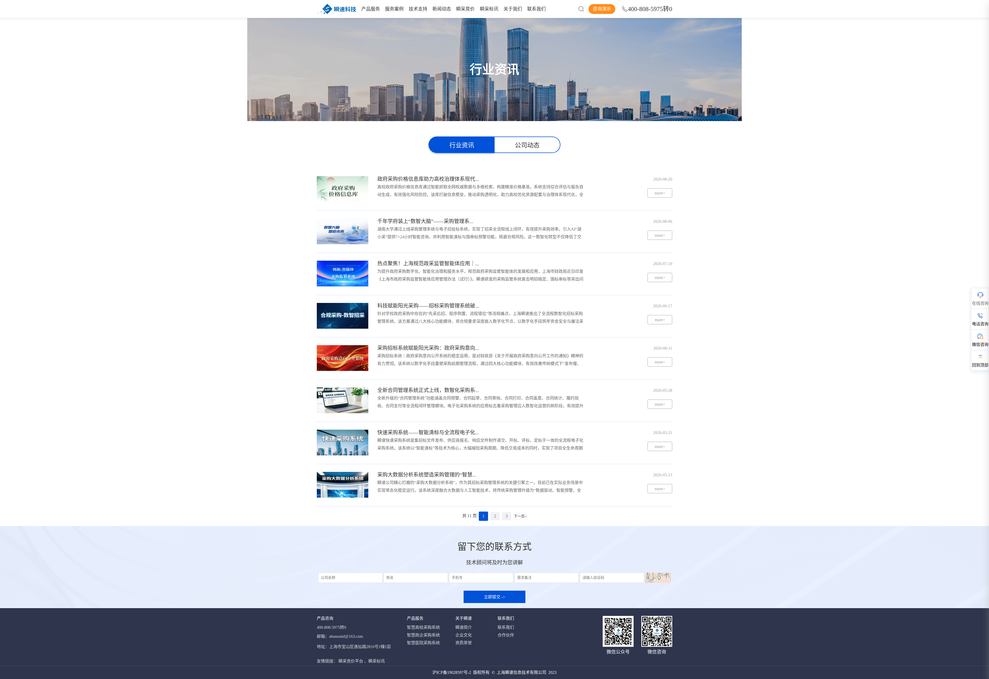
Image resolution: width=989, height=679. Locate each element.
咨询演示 (602, 9)
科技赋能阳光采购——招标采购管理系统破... (428, 306)
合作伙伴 (506, 635)
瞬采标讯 (489, 9)
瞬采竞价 (465, 9)
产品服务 (370, 9)
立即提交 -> (494, 597)
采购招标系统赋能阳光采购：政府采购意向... (428, 348)
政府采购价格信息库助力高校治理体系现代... (428, 179)
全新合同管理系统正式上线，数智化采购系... (428, 390)
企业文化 (463, 635)
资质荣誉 (463, 643)
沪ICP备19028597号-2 (451, 672)
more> (660, 193)
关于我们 (513, 9)
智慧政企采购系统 (423, 635)
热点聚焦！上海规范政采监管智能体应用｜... (428, 263)
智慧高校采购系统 (423, 627)
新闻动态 (441, 9)
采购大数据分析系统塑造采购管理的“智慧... (426, 475)
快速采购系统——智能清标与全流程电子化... (428, 432)
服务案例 (394, 9)
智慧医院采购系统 (423, 643)
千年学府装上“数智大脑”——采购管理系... (425, 221)
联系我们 (536, 9)
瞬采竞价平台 (350, 661)
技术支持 (418, 9)
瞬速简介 (463, 627)
